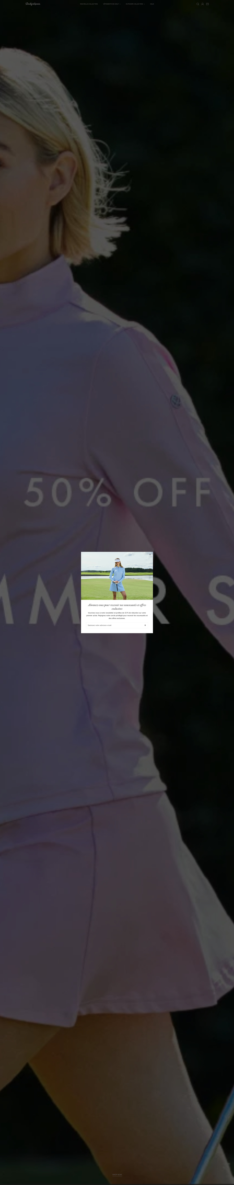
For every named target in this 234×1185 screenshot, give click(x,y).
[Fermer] (150, 554)
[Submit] (145, 625)
